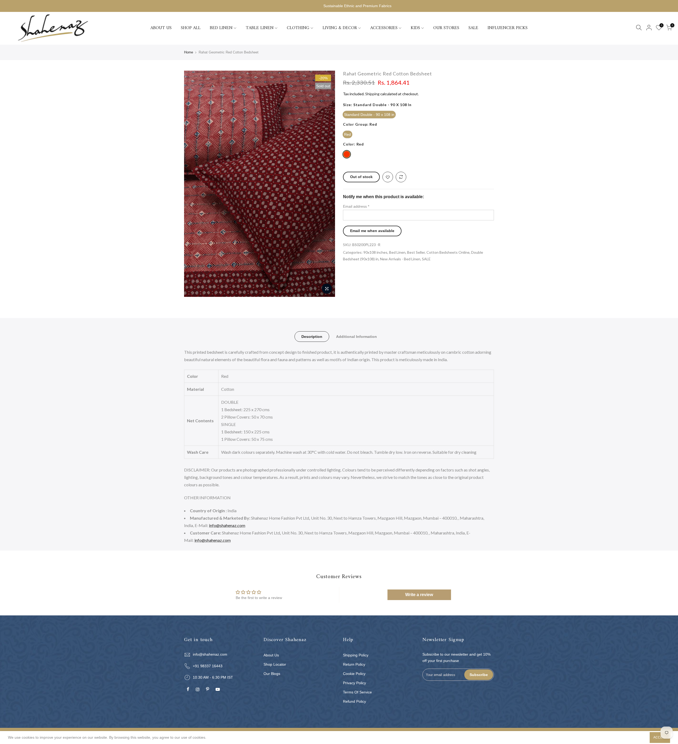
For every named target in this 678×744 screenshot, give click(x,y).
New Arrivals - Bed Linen (400, 259)
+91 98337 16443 (207, 666)
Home (188, 52)
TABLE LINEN (260, 28)
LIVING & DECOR (340, 28)
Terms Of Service (357, 692)
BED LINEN (221, 28)
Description (311, 336)
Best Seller (416, 252)
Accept (659, 737)
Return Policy (354, 664)
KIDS (415, 28)
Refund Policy (354, 701)
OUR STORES (446, 28)
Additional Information (356, 336)
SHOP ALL (190, 28)
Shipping (372, 94)
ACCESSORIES (384, 28)
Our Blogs (272, 674)
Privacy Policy (354, 683)
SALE (473, 28)
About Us (271, 655)
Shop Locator (275, 664)
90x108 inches (375, 252)
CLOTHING (298, 28)
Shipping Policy (355, 655)
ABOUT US (161, 28)
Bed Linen (397, 252)
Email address (356, 206)
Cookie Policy (354, 674)
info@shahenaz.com (227, 525)
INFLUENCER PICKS (508, 28)
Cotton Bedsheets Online (448, 252)
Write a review (419, 594)
